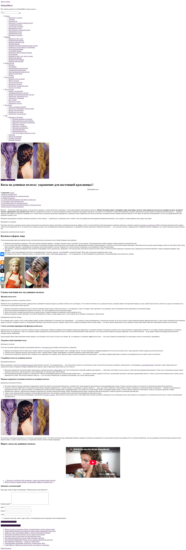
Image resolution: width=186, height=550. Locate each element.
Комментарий (6, 504)
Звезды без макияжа (15, 136)
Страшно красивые (15, 138)
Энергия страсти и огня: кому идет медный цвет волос (23, 536)
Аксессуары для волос (16, 26)
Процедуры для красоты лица (18, 86)
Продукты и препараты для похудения (21, 108)
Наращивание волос (15, 33)
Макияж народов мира (16, 61)
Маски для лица (14, 80)
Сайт (2, 514)
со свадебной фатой (146, 365)
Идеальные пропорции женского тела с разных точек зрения (25, 534)
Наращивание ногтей (19, 131)
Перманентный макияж (16, 59)
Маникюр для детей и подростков (23, 122)
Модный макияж (14, 44)
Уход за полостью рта (16, 82)
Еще (6, 115)
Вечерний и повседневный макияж (20, 52)
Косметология (9, 63)
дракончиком (57, 370)
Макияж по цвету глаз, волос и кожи (21, 56)
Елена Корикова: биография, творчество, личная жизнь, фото (25, 543)
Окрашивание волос (15, 32)
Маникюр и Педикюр (16, 117)
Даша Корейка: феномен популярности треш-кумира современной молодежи (30, 531)
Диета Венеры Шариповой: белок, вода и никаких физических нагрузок (29, 540)
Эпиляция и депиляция (16, 98)
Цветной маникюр (18, 129)
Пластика (12, 135)
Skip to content (5, 1)
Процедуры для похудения (17, 114)
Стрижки (12, 19)
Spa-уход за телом (14, 101)
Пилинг (11, 75)
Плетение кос (13, 21)
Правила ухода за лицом (17, 79)
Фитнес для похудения (16, 110)
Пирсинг (11, 65)
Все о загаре (13, 100)
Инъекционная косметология (18, 68)
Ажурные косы (47, 347)
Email (3, 511)
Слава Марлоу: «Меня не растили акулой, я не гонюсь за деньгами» (27, 545)
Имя (3, 507)
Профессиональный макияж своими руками (23, 46)
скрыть (12, 192)
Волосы (7, 16)
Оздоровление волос (15, 25)
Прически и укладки (15, 18)
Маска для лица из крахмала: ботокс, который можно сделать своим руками (30, 529)
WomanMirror (7, 5)
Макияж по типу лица (16, 39)
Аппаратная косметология (17, 70)
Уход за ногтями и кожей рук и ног (23, 133)
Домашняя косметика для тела (18, 93)
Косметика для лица (15, 84)
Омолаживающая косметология (19, 72)
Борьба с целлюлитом (16, 91)
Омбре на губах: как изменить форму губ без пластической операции (27, 533)
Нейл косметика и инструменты (23, 121)
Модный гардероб (15, 140)
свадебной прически (26, 365)
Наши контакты (6, 548)
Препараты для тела (15, 103)
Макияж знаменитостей (16, 42)
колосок (55, 252)
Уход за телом (9, 89)
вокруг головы (50, 395)
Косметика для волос (15, 35)
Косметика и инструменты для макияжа (22, 47)
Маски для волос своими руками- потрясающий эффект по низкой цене (29, 482)
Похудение (8, 105)
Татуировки (12, 66)
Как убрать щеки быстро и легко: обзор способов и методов (24, 538)
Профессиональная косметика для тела (21, 94)
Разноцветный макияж (16, 40)
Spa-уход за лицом (15, 87)
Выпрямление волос (15, 28)
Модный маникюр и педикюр (22, 119)
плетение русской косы (147, 225)
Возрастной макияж (15, 58)
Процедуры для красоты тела (18, 96)
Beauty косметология (15, 73)
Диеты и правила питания (17, 107)
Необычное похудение (16, 112)
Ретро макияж (13, 54)
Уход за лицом (9, 77)
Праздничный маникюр (20, 128)
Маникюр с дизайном (19, 126)
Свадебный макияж (15, 51)
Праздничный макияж (16, 49)
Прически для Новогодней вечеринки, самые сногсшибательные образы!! (30, 480)
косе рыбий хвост (61, 254)
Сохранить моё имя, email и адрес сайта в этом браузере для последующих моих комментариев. (34, 518)
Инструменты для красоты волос (19, 30)
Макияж (7, 37)
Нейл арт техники (18, 124)
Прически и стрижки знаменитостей (21, 23)
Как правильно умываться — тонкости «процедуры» (22, 541)
